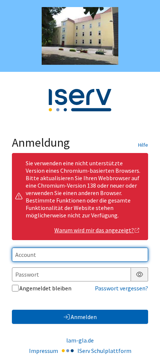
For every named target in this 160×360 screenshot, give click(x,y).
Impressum (43, 350)
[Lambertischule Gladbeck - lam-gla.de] (80, 36)
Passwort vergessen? (121, 288)
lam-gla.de (80, 340)
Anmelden (84, 317)
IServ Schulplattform (104, 350)
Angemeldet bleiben (45, 288)
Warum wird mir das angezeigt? (94, 230)
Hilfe (143, 144)
